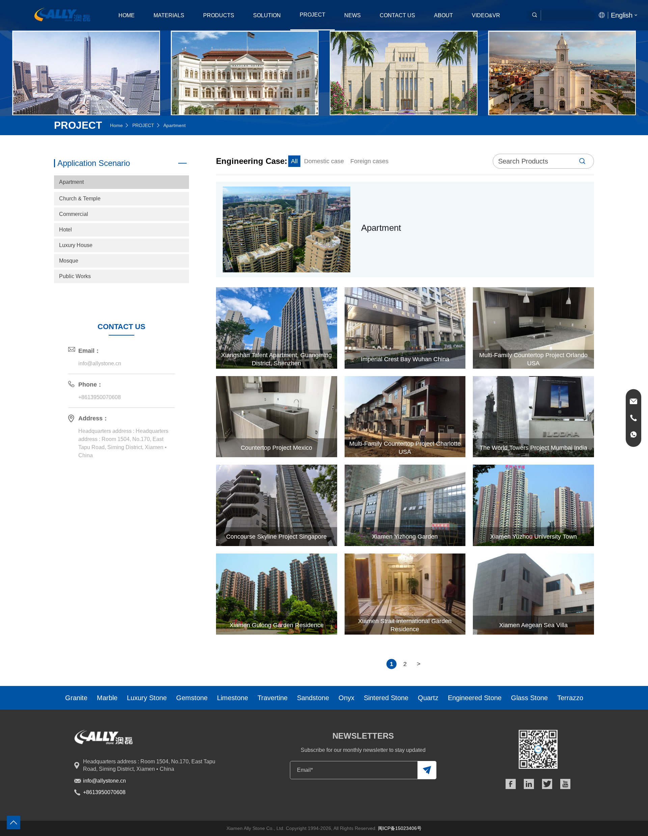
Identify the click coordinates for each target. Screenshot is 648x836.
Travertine (273, 698)
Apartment (71, 182)
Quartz (428, 698)
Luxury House (75, 245)
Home (126, 15)
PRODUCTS (218, 15)
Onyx (346, 698)
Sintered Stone (386, 698)
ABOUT (443, 15)
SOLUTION (267, 15)
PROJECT (312, 15)
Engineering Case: (251, 161)
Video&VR (486, 15)
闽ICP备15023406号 (400, 828)
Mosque (68, 261)
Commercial (73, 214)
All (294, 161)
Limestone (232, 698)
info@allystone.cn (99, 363)
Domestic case (324, 161)
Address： (93, 418)
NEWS (352, 15)
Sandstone (313, 698)
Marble (107, 698)
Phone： (90, 384)
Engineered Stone (475, 698)
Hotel (65, 229)
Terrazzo (570, 698)
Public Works (75, 276)
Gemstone (192, 698)
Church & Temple (80, 198)
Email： (89, 350)
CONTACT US (397, 15)
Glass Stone (529, 698)
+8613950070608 (99, 397)
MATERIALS (169, 15)
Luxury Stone (147, 698)
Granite (76, 698)
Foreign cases (369, 161)
